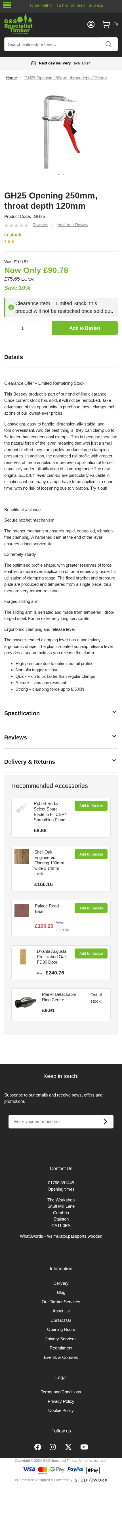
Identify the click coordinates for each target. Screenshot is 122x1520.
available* (65, 63)
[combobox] (61, 44)
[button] (58, 174)
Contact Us (61, 1320)
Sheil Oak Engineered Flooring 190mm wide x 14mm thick (49, 863)
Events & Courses (61, 1357)
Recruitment (61, 1347)
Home (11, 78)
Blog (61, 1292)
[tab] (61, 357)
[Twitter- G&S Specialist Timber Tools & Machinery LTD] (68, 1447)
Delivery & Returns (29, 762)
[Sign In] (90, 24)
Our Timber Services (61, 1301)
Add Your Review (73, 224)
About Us (61, 1310)
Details (13, 357)
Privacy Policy (61, 1401)
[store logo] (44, 24)
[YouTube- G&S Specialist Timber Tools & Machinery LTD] (84, 1447)
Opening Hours (61, 1329)
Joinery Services (61, 1338)
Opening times (61, 1189)
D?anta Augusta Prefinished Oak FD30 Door (52, 956)
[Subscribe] (105, 1121)
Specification (22, 713)
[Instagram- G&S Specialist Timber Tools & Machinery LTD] (53, 1447)
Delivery (61, 1283)
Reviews (15, 737)
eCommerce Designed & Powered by (43, 1480)
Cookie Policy (61, 1410)
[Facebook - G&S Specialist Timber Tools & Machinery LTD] (37, 1447)
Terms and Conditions (61, 1391)
